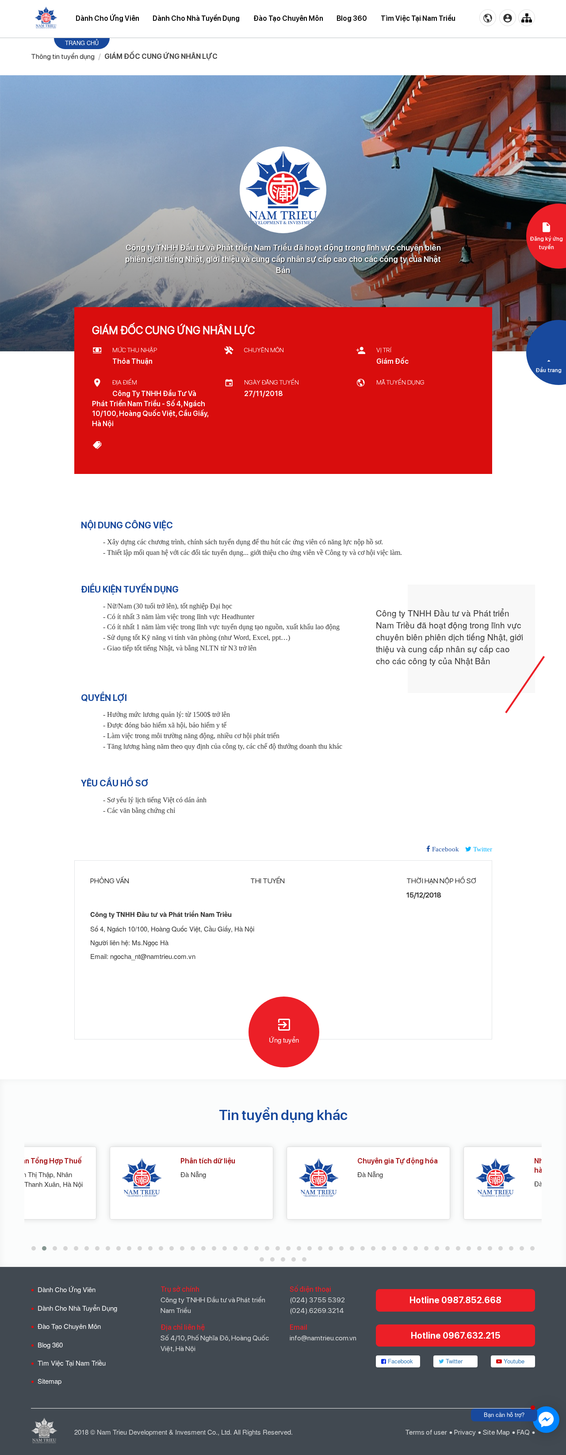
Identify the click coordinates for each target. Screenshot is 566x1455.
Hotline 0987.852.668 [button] (455, 1300)
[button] (33, 1248)
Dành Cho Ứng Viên (107, 18)
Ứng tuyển (284, 1039)
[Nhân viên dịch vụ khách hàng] (407, 1178)
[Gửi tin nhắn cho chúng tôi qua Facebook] (546, 1419)
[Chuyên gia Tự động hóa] (230, 1178)
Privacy (465, 1432)
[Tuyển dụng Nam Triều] (46, 18)
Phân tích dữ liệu (122, 1161)
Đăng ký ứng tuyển (546, 242)
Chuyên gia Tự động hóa (312, 1161)
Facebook (399, 1361)
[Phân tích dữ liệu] (53, 1178)
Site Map (496, 1432)
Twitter (453, 1361)
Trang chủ (82, 42)
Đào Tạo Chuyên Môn (288, 18)
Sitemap (49, 1381)
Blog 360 (352, 18)
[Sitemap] (526, 17)
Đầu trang (548, 370)
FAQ (523, 1432)
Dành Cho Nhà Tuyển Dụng (196, 18)
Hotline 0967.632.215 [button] (456, 1335)
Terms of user (426, 1432)
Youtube (513, 1361)
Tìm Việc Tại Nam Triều (418, 18)
